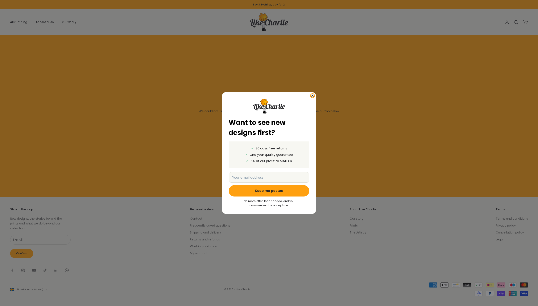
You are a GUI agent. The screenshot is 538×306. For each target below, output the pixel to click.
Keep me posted (269, 190)
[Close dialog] (312, 96)
